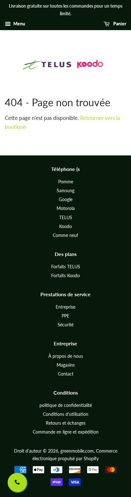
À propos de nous (65, 356)
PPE (65, 315)
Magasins (66, 365)
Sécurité (65, 324)
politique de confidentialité (65, 405)
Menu (18, 23)
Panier (119, 23)
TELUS (65, 217)
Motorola (66, 208)
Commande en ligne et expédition (66, 432)
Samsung (65, 190)
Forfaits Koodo (65, 275)
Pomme (65, 181)
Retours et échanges (66, 423)
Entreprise (65, 307)
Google (65, 199)
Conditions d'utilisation (65, 414)
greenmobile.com (77, 451)
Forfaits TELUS (65, 266)
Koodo (65, 226)
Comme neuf (65, 235)
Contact (65, 373)
